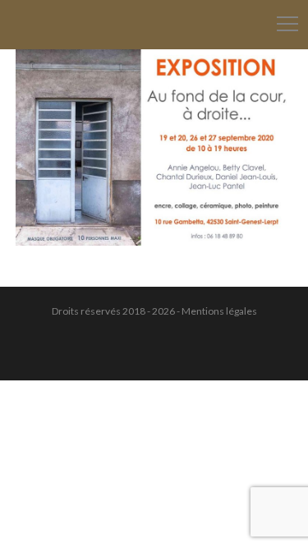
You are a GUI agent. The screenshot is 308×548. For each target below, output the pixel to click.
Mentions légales (219, 311)
